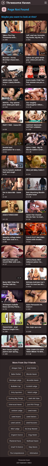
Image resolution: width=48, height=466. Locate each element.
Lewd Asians (16, 417)
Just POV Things (33, 404)
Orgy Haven (32, 435)
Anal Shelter (31, 368)
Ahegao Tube (17, 368)
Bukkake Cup (16, 386)
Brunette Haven (33, 380)
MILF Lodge (15, 429)
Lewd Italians (31, 417)
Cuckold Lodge (31, 386)
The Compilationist (17, 453)
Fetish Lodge (32, 392)
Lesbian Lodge (16, 410)
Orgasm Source (17, 435)
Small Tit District (17, 447)
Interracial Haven (15, 404)
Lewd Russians (31, 423)
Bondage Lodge (15, 380)
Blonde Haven (31, 374)
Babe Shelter (16, 374)
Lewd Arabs (32, 410)
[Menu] (45, 2)
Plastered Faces (15, 441)
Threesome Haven (18, 2)
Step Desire (33, 447)
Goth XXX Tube (34, 398)
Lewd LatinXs (16, 423)
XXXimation (34, 453)
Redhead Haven (33, 441)
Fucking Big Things (16, 398)
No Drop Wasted (31, 429)
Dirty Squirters (16, 392)
